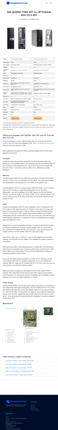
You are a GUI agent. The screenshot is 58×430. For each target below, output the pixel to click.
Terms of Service (35, 410)
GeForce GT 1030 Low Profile (40, 70)
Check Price (15, 118)
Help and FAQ (9, 427)
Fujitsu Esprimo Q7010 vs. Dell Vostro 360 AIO (18, 368)
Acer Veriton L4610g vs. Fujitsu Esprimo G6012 (18, 375)
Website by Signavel (20, 406)
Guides (7, 420)
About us (33, 405)
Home (7, 416)
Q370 (12, 67)
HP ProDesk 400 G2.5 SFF (43, 143)
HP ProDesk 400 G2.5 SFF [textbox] (40, 59)
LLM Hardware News (11, 425)
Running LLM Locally (11, 421)
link (12, 114)
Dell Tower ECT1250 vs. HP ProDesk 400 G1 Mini (19, 360)
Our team (33, 406)
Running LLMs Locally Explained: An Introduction (14, 424)
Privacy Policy (34, 408)
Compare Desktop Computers (13, 429)
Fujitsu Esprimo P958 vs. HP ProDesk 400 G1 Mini (19, 371)
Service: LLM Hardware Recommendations (16, 418)
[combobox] (21, 58)
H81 (34, 67)
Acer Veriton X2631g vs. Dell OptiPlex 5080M (18, 364)
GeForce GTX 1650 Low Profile (19, 70)
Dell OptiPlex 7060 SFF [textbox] (17, 59)
